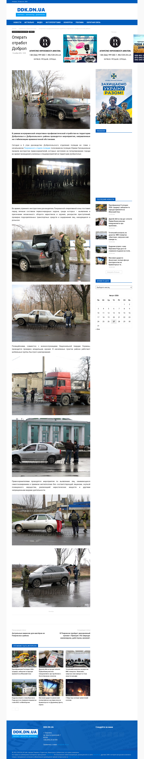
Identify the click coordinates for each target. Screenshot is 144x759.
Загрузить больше (113, 272)
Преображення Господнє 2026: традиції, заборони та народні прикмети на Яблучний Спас (23, 671)
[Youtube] (130, 1)
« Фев (98, 329)
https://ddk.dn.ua (73, 757)
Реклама (79, 22)
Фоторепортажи (53, 22)
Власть (15, 695)
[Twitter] (123, 1)
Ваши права (69, 666)
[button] (129, 23)
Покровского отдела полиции (37, 148)
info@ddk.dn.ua (63, 744)
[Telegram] (119, 1)
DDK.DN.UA (49, 755)
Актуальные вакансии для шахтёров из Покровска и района (28, 634)
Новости (17, 22)
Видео (40, 22)
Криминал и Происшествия (27, 28)
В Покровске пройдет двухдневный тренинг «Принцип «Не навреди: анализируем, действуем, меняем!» (75, 635)
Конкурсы (68, 22)
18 (103, 317)
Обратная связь (93, 22)
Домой (14, 28)
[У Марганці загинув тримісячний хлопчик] (78, 687)
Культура (15, 666)
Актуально (29, 22)
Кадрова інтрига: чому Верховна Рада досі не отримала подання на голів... (120, 248)
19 (108, 317)
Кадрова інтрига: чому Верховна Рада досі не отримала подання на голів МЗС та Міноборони (24, 700)
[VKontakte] (126, 1)
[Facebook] (115, 1)
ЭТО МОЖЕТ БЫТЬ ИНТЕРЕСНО (25, 646)
